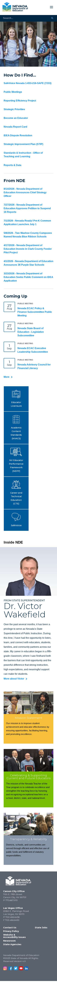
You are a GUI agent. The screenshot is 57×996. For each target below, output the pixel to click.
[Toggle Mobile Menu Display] (41, 7)
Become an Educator (16, 118)
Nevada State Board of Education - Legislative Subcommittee (30, 332)
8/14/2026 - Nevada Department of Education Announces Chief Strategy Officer (25, 192)
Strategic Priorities (14, 109)
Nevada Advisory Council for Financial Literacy (34, 366)
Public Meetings (13, 92)
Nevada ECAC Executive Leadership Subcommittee (32, 350)
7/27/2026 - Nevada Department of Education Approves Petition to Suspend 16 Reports (27, 208)
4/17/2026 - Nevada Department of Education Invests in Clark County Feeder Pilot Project (28, 249)
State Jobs (41, 927)
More (6, 377)
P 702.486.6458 (11, 917)
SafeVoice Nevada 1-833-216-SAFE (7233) (27, 83)
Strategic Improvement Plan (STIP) (23, 144)
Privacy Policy (11, 931)
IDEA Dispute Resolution (18, 135)
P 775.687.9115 (10, 900)
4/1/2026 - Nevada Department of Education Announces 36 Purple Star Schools (28, 263)
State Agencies (12, 944)
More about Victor (14, 678)
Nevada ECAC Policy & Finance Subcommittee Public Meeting (34, 312)
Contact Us (9, 927)
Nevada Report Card (15, 126)
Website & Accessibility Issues (14, 936)
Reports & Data (12, 165)
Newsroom (9, 940)
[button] (16, 398)
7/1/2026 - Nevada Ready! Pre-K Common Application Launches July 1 (27, 222)
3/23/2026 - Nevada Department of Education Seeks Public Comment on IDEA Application (28, 277)
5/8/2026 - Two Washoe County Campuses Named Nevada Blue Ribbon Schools (28, 235)
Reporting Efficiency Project (20, 100)
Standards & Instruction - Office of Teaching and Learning (23, 155)
